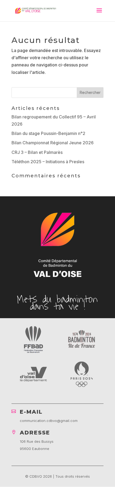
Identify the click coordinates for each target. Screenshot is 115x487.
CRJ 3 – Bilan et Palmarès (37, 152)
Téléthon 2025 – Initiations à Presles (47, 161)
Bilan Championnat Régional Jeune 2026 (52, 142)
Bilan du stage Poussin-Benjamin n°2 (48, 133)
